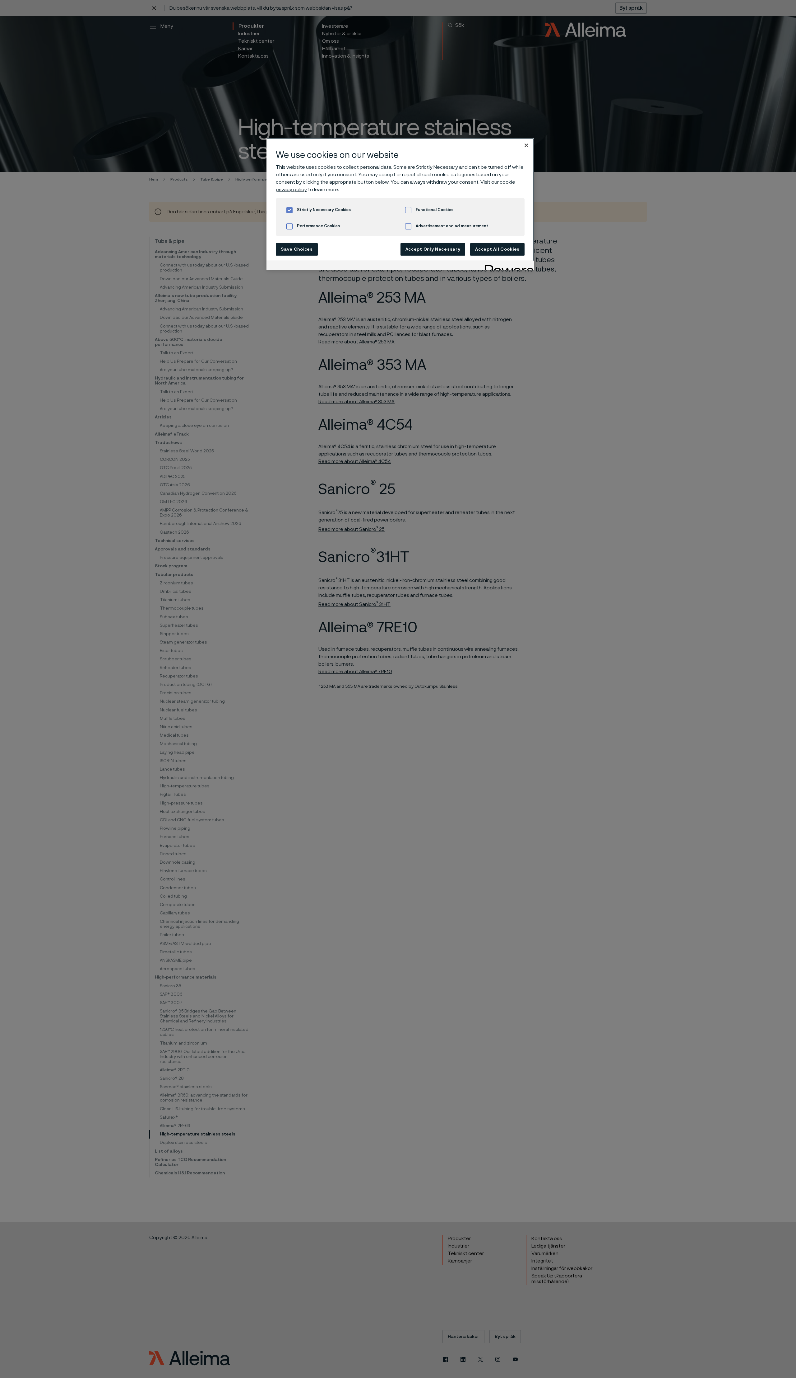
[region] (400, 204)
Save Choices (296, 249)
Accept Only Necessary (432, 249)
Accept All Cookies (497, 249)
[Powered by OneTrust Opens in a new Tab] (507, 266)
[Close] (526, 145)
